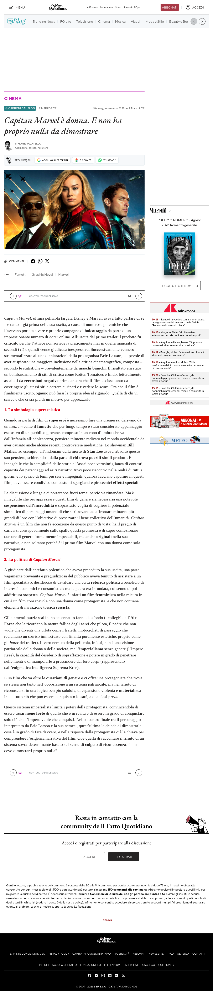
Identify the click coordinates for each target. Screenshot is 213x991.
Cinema (12, 98)
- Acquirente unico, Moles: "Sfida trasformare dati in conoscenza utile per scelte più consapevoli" (178, 365)
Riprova (107, 920)
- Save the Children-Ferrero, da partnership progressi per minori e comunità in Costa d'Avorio (178, 378)
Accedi (89, 857)
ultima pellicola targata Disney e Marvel (67, 318)
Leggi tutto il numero (179, 286)
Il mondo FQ (130, 7)
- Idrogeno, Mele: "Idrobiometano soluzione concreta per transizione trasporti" (176, 334)
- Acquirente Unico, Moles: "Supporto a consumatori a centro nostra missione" (177, 344)
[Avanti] (138, 296)
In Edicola (92, 7)
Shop (118, 7)
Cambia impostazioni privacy (92, 953)
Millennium (106, 7)
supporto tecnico (62, 906)
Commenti (16, 261)
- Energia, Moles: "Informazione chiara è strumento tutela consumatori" (178, 354)
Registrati (123, 857)
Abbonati (169, 7)
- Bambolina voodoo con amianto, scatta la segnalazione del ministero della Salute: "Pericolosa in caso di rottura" (178, 322)
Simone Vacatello (28, 143)
